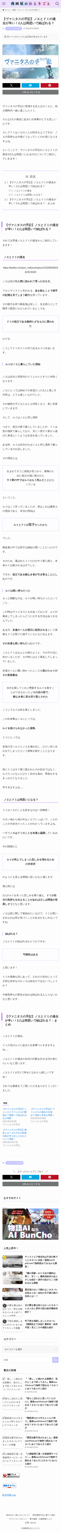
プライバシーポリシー (18, 1519)
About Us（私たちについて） (18, 1515)
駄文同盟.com (9, 1495)
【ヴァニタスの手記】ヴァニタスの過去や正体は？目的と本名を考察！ (42, 1112)
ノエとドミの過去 (23, 190)
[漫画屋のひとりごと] (30, 3)
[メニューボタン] (4, 3)
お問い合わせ (30, 1523)
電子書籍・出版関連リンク (41, 1519)
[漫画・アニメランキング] (11, 1477)
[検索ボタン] (57, 3)
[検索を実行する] (55, 1360)
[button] (11, 85)
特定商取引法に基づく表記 (44, 1515)
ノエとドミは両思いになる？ (28, 194)
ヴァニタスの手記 (13, 28)
